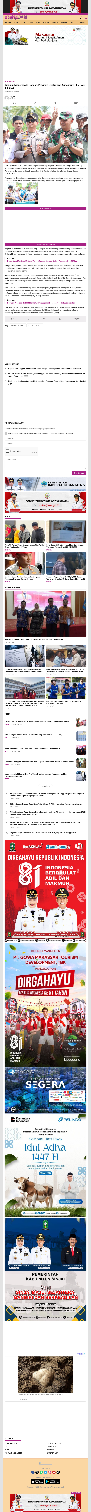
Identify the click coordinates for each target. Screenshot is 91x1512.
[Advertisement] (45, 61)
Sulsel (13, 81)
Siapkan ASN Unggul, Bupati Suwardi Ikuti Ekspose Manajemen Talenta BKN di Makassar (44, 369)
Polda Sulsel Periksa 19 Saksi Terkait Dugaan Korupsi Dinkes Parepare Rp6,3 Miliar (42, 261)
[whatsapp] (41, 1472)
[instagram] (49, 1472)
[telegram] (45, 1472)
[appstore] (37, 1481)
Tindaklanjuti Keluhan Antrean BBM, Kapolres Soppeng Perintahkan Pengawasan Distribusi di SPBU (47, 382)
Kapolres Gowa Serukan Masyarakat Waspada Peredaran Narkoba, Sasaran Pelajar (22, 578)
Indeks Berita (45, 786)
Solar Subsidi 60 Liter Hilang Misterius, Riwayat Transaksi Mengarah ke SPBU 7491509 (64, 546)
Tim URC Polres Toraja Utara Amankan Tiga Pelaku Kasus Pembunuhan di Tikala (24, 546)
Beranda (7, 81)
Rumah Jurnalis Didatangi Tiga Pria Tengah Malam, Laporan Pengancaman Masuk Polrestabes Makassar (24, 670)
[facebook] (33, 1472)
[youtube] (54, 1472)
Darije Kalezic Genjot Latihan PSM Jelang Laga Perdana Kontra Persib (63, 702)
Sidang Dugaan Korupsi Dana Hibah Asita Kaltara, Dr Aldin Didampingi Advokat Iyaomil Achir (46, 804)
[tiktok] (58, 1472)
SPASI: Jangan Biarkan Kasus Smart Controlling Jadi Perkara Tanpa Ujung (33, 735)
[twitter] (37, 1472)
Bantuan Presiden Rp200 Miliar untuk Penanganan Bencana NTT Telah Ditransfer (41, 303)
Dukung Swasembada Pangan (18, 325)
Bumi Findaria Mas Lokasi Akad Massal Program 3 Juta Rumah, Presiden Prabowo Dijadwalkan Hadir (65, 670)
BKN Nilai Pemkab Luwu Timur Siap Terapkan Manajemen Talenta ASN (34, 639)
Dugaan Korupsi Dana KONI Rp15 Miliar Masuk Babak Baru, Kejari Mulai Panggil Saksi (43, 833)
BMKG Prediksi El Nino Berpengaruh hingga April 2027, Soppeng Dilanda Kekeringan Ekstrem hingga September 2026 (46, 375)
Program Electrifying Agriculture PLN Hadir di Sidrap (35, 325)
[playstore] (52, 1481)
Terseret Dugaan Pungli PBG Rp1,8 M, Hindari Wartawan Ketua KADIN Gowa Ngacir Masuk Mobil (65, 578)
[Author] (7, 98)
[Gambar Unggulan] (45, 134)
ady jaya (13, 97)
